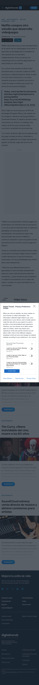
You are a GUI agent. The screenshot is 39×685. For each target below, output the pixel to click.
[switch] (31, 349)
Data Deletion (7, 378)
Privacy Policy (31, 378)
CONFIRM (12, 371)
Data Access (19, 378)
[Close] (35, 307)
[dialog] (19, 342)
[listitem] (19, 343)
